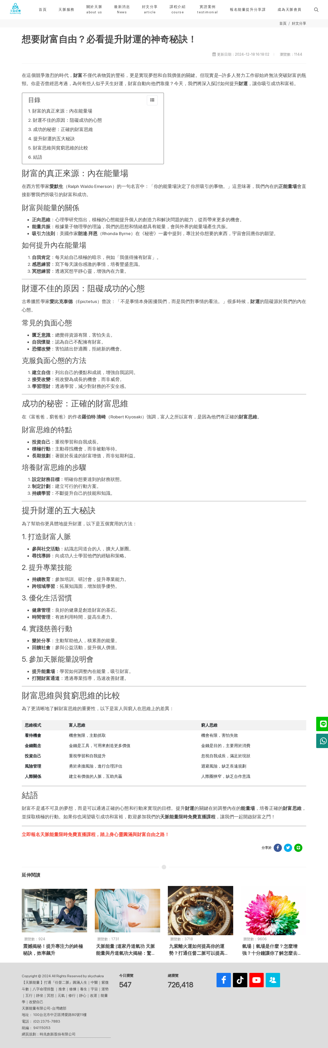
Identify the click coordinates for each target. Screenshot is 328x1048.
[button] (315, 9)
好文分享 (299, 23)
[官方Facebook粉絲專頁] (224, 980)
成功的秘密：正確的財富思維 (63, 129)
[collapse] (152, 100)
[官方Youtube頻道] (256, 980)
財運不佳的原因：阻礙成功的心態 (67, 120)
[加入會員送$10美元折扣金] (273, 980)
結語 (37, 157)
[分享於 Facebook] (278, 848)
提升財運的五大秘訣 (54, 138)
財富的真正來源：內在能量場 (62, 111)
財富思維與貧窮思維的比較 (60, 147)
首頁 (282, 23)
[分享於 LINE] (298, 848)
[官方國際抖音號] (240, 980)
